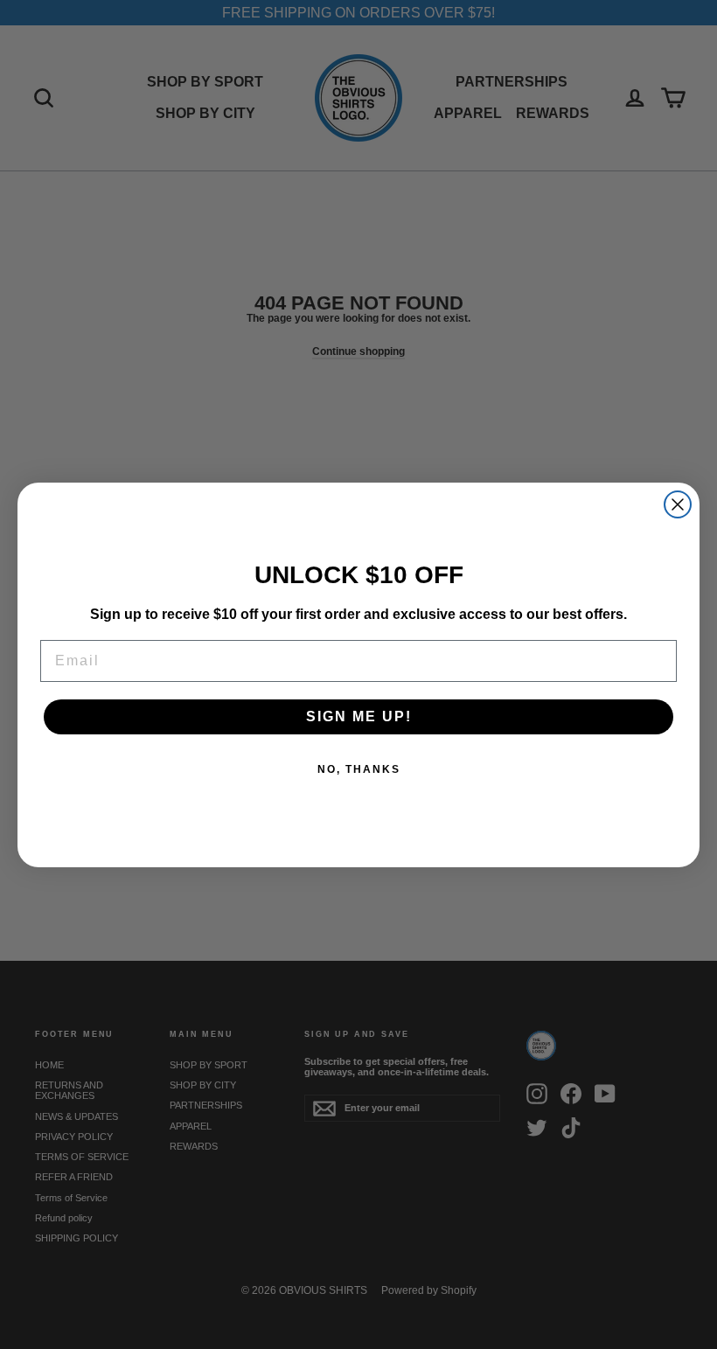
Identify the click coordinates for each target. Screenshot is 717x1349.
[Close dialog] (678, 504)
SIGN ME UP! (359, 716)
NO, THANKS (358, 769)
